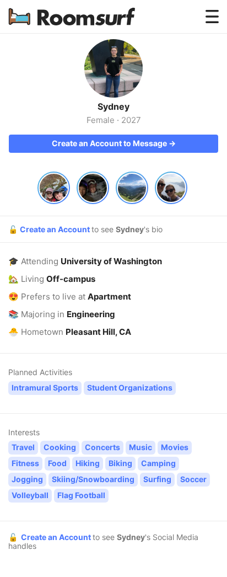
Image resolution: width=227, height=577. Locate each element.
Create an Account (55, 229)
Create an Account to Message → (114, 143)
